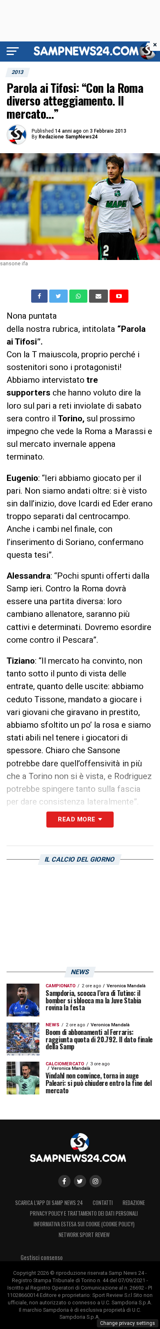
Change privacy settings (127, 1323)
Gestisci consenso (42, 1257)
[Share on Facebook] (40, 296)
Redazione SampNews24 (68, 137)
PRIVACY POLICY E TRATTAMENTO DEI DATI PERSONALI (84, 1213)
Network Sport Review (84, 1235)
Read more (76, 819)
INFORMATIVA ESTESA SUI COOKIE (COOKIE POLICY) (84, 1224)
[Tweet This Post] (59, 296)
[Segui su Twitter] (80, 1181)
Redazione (134, 1203)
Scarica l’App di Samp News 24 (49, 1203)
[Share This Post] (79, 296)
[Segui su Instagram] (95, 1181)
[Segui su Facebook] (64, 1181)
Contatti (103, 1203)
